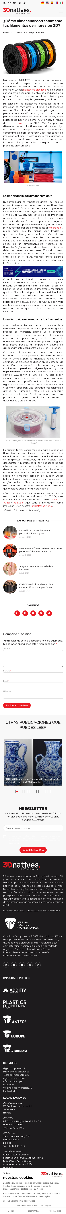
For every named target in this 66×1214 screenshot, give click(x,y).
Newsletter (8, 1084)
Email (6, 681)
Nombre (7, 671)
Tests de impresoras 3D (16, 1074)
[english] (47, 3)
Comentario (8, 648)
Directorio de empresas (16, 1071)
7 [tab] (44, 791)
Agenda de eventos (14, 1078)
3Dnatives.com (33, 910)
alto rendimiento (16, 123)
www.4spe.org (31, 955)
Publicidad (9, 1091)
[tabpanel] (33, 762)
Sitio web (7, 691)
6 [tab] (39, 791)
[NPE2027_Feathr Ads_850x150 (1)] (33, 271)
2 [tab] (21, 791)
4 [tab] (30, 791)
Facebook (57, 499)
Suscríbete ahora (33, 850)
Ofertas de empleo (13, 1081)
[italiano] (61, 3)
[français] (57, 3)
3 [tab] (26, 791)
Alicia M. (40, 32)
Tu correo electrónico (18, 828)
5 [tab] (35, 791)
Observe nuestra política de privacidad (19, 1201)
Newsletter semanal (41, 505)
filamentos (29, 89)
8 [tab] (49, 791)
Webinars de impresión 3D (17, 1087)
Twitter (6, 502)
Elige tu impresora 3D (14, 1068)
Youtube (18, 502)
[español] (52, 3)
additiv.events (52, 910)
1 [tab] (16, 791)
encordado (54, 227)
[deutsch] (42, 3)
